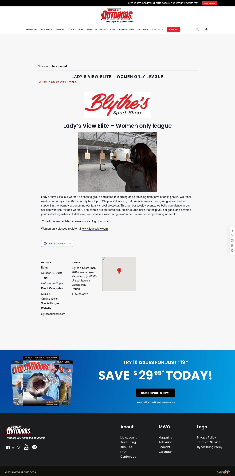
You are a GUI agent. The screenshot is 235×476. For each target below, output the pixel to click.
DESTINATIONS (126, 29)
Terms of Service (208, 442)
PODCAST (61, 29)
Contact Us (128, 457)
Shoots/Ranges (50, 303)
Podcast (164, 447)
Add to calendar (57, 243)
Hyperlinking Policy (209, 447)
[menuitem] (31, 29)
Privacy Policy (206, 437)
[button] (7, 448)
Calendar (165, 452)
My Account (128, 437)
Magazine (165, 437)
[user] (207, 29)
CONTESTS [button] (157, 29)
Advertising (128, 442)
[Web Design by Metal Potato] (223, 473)
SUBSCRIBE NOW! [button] (155, 393)
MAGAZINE (31, 29)
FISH (72, 29)
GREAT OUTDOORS (96, 29)
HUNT (80, 29)
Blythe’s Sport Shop (84, 268)
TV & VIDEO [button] (46, 29)
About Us (126, 447)
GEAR (112, 29)
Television (165, 442)
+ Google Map (81, 282)
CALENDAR (143, 29)
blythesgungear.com (53, 314)
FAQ (123, 452)
